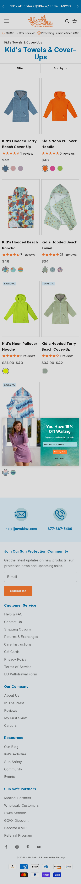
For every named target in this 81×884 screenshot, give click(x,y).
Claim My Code (60, 452)
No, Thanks (59, 458)
